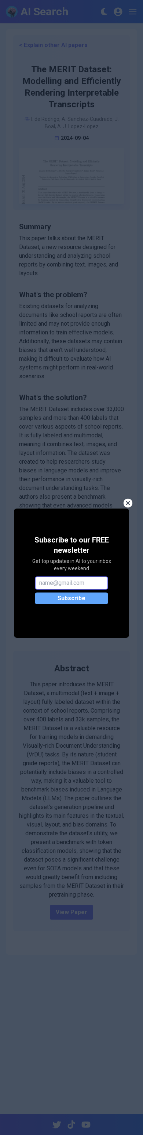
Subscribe (71, 598)
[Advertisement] (71, 1036)
